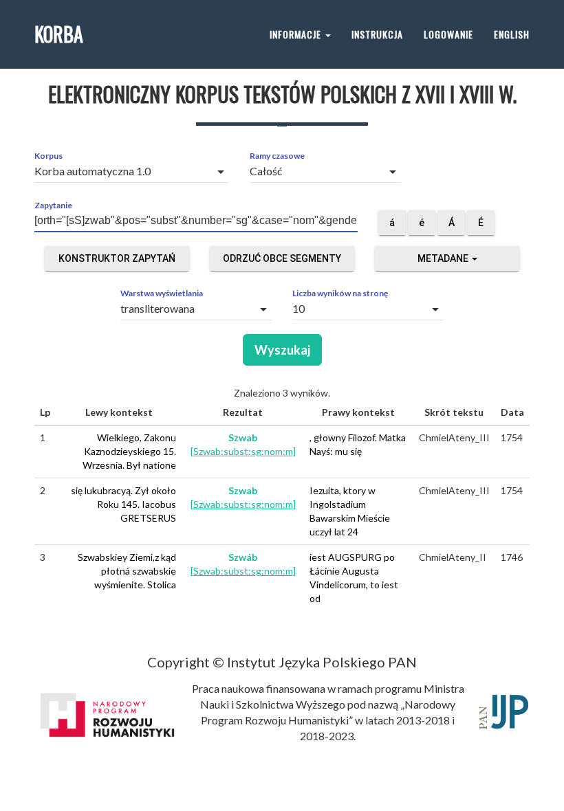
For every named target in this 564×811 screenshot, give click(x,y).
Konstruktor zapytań (116, 258)
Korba (58, 34)
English (512, 34)
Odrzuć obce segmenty (282, 258)
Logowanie (448, 34)
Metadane (443, 258)
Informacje (297, 34)
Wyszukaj (282, 349)
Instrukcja (377, 34)
